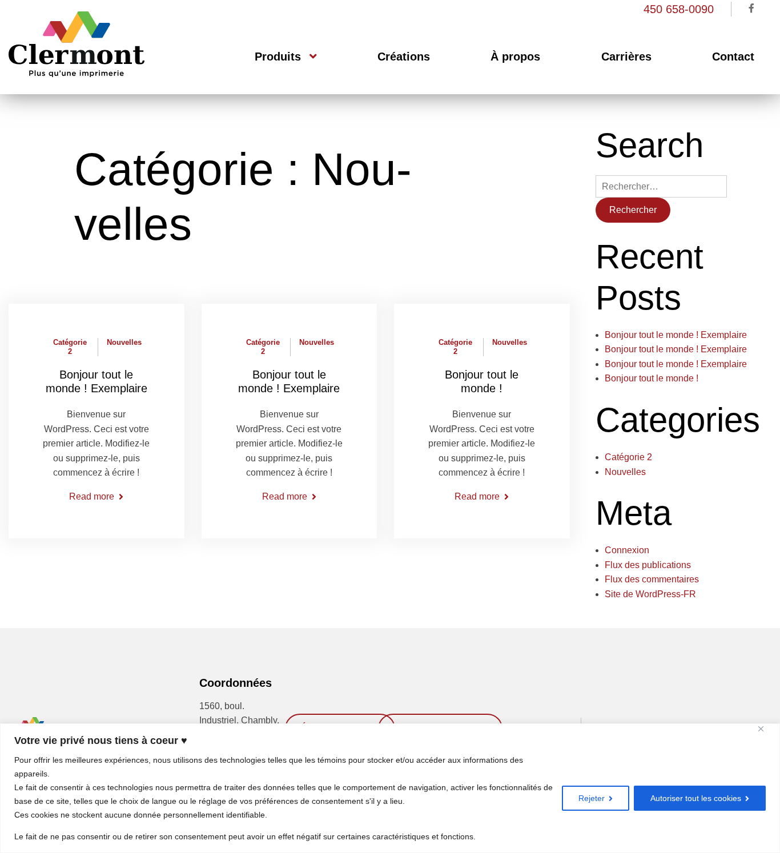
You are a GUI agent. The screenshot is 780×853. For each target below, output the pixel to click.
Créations (403, 56)
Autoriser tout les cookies (695, 798)
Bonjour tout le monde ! (651, 378)
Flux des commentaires (652, 579)
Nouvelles (124, 342)
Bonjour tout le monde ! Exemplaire (676, 335)
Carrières (626, 56)
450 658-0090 (679, 9)
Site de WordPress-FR (650, 594)
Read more (91, 496)
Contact (733, 56)
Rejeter (591, 798)
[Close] (766, 728)
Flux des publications (648, 565)
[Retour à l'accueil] (76, 74)
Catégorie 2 (70, 347)
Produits (278, 56)
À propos (515, 56)
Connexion (627, 550)
